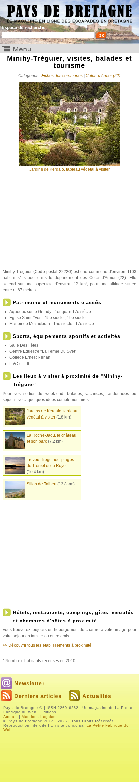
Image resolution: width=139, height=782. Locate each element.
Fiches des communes (62, 75)
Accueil (10, 716)
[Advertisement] (69, 223)
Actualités (96, 696)
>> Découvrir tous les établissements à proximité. (47, 645)
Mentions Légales (39, 716)
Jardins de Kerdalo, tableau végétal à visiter (69, 169)
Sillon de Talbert (41, 484)
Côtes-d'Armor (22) (103, 75)
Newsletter (29, 683)
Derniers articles (38, 696)
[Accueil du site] (69, 11)
